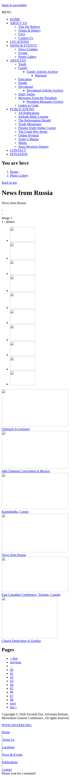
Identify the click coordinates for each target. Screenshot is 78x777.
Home (14, 172)
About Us (8, 739)
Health (22, 83)
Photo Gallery (27, 56)
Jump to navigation (14, 5)
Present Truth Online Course (37, 128)
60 (11, 669)
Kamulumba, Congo (15, 511)
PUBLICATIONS (22, 109)
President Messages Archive (45, 101)
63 (11, 681)
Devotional (25, 86)
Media (22, 143)
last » (13, 707)
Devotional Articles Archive (45, 90)
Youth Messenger (29, 124)
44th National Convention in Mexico (26, 471)
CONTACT (18, 150)
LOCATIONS (19, 41)
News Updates (28, 49)
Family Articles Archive (42, 71)
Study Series (26, 94)
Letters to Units (28, 105)
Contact (7, 769)
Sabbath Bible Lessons (33, 116)
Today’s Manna (28, 139)
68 (11, 699)
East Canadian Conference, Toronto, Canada (31, 594)
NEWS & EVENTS (23, 45)
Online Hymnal (28, 135)
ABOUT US (18, 23)
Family (22, 68)
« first (13, 658)
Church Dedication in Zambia (21, 641)
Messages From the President (37, 98)
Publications (10, 762)
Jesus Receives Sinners (33, 146)
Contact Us (25, 38)
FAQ (21, 34)
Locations (8, 747)
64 (11, 684)
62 (11, 677)
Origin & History (29, 30)
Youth (22, 64)
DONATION (19, 154)
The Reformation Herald (34, 120)
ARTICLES (18, 60)
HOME (15, 19)
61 (11, 673)
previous (15, 662)
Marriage (41, 75)
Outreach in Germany (16, 429)
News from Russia (14, 555)
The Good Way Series (32, 131)
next (13, 703)
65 (11, 688)
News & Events (12, 754)
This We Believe (29, 27)
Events (22, 53)
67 (11, 696)
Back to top (9, 182)
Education (25, 79)
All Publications (28, 113)
